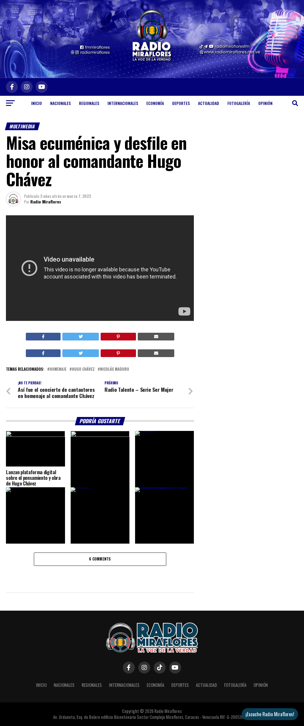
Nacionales (60, 103)
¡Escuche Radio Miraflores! (270, 714)
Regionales (89, 103)
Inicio (36, 103)
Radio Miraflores (45, 201)
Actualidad (208, 103)
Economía (155, 103)
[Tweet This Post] (80, 336)
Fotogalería (238, 103)
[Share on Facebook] (43, 336)
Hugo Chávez (83, 369)
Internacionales (122, 103)
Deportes (181, 103)
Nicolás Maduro (114, 369)
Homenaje (58, 369)
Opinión (265, 103)
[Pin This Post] (118, 336)
